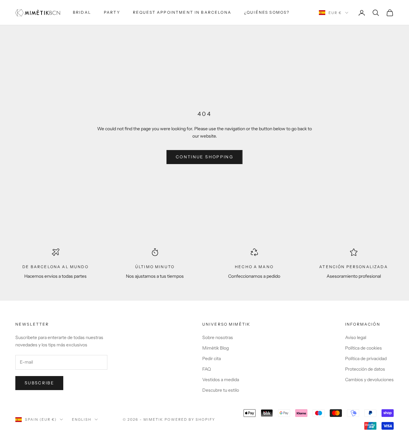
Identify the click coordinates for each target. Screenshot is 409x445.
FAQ (206, 369)
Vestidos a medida (220, 379)
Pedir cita (211, 358)
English (81, 419)
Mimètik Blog (215, 348)
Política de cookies (363, 348)
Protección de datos (365, 369)
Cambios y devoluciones (369, 379)
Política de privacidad (366, 358)
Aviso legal (355, 337)
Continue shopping (204, 156)
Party (112, 12)
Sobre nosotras (217, 337)
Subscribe (39, 382)
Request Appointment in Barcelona (182, 12)
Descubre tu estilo (220, 390)
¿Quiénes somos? (266, 12)
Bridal (82, 12)
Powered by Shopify (190, 419)
